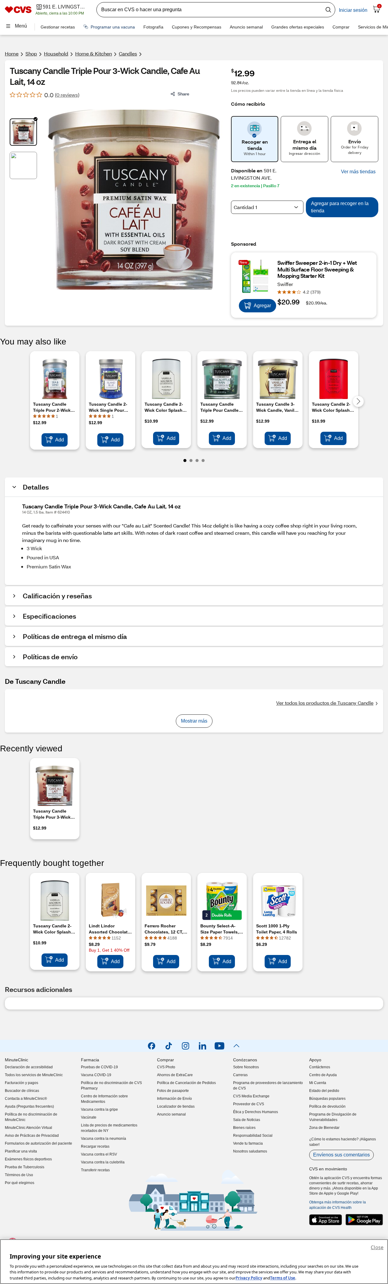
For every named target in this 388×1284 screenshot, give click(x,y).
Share (183, 94)
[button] (358, 172)
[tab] (23, 132)
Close (377, 1247)
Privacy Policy (249, 1277)
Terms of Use (282, 1277)
